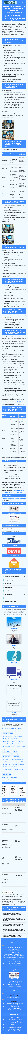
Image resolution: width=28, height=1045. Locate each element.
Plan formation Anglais (15, 962)
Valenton (22, 772)
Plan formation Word (15, 965)
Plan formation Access (15, 986)
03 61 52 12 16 (15, 952)
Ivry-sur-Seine (18, 736)
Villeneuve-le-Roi (6, 764)
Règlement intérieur (15, 1005)
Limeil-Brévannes (19, 759)
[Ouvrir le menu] (22, 2)
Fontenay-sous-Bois (12, 738)
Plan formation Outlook (15, 983)
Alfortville (21, 741)
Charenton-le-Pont (7, 751)
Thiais (13, 749)
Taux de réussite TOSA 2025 (15, 1022)
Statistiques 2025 (15, 1018)
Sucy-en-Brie (16, 756)
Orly (12, 759)
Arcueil (4, 761)
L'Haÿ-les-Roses (6, 749)
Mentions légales (15, 1006)
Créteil (4, 731)
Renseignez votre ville (12, 525)
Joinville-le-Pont (6, 766)
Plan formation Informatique (15, 1010)
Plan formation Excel (15, 1024)
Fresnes (15, 754)
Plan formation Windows (15, 963)
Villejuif (4, 738)
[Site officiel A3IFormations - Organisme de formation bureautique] (14, 947)
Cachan (15, 751)
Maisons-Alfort (6, 741)
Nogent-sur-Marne (21, 746)
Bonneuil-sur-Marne (18, 769)
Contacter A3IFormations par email (14, 954)
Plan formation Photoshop (15, 1026)
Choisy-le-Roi (6, 743)
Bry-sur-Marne (6, 772)
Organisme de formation (8, 498)
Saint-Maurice (15, 772)
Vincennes (14, 741)
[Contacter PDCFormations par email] (14, 563)
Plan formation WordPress (15, 1031)
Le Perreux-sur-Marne (16, 743)
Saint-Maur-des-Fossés (8, 736)
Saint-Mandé (5, 759)
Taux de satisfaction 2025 (15, 1019)
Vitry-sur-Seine (11, 731)
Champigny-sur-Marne (8, 733)
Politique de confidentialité (15, 981)
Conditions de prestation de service (15, 1003)
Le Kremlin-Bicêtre (7, 756)
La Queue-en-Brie (7, 774)
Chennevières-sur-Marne (18, 764)
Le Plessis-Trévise (12, 761)
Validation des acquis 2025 (15, 1021)
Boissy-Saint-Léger (7, 769)
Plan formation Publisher (15, 1008)
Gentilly (14, 766)
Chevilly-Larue (22, 761)
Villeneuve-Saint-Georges (8, 746)
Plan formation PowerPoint (15, 984)
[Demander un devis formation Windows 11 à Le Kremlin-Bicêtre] (14, 551)
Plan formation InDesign (15, 1027)
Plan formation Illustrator (15, 1029)
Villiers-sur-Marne (7, 754)
